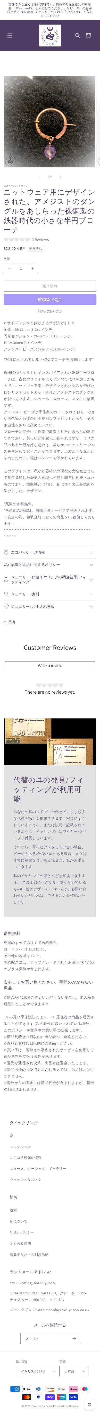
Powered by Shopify (65, 1406)
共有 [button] (12, 622)
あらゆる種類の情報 (26, 1157)
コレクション (20, 1147)
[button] (9, 35)
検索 (13, 1210)
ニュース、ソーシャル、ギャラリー (38, 1168)
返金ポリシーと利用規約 (29, 1254)
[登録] (74, 1338)
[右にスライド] (60, 176)
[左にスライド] (39, 176)
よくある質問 (20, 1243)
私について (18, 1221)
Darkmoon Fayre (42, 1406)
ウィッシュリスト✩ (25, 1179)
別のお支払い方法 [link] (50, 311)
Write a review (50, 666)
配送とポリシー (22, 1232)
